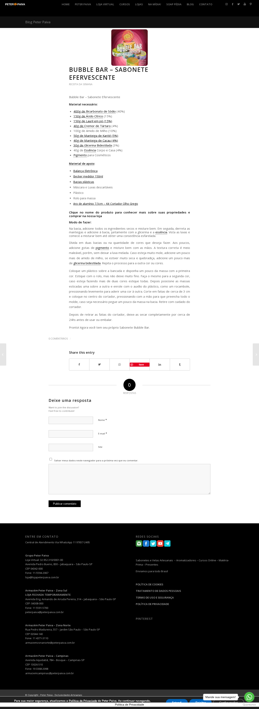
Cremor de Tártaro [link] (97, 126)
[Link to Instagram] (226, 4)
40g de (78, 126)
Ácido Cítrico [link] (94, 116)
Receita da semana (80, 84)
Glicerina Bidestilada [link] (98, 145)
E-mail (102, 433)
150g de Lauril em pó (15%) (92, 121)
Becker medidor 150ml (88, 176)
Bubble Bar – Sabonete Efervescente (108, 73)
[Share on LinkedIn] (160, 364)
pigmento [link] (102, 248)
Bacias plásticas (83, 182)
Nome (102, 420)
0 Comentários (58, 338)
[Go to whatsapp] (249, 697)
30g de (78, 145)
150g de (79, 116)
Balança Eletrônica (85, 171)
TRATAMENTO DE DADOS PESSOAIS (158, 591)
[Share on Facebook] (79, 364)
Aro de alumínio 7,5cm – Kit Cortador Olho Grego (105, 204)
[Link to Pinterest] (251, 4)
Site (100, 446)
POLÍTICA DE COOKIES (149, 584)
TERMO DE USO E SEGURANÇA (155, 597)
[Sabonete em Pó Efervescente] (256, 354)
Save (141, 364)
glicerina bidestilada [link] (87, 263)
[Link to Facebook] (232, 4)
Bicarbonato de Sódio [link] (101, 111)
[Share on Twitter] (99, 364)
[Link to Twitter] (239, 4)
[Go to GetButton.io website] (249, 705)
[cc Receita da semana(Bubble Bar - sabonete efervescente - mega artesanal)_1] (129, 47)
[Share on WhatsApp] (120, 364)
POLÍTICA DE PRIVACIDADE (152, 604)
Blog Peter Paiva (37, 22)
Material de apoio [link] (81, 164)
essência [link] (161, 232)
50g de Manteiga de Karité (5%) (95, 136)
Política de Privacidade (129, 704)
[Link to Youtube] (245, 4)
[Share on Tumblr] (180, 364)
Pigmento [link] (80, 155)
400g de (79, 111)
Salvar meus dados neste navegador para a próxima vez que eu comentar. (96, 460)
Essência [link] (90, 150)
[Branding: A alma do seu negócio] (3, 354)
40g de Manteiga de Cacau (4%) (95, 140)
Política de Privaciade (83, 701)
